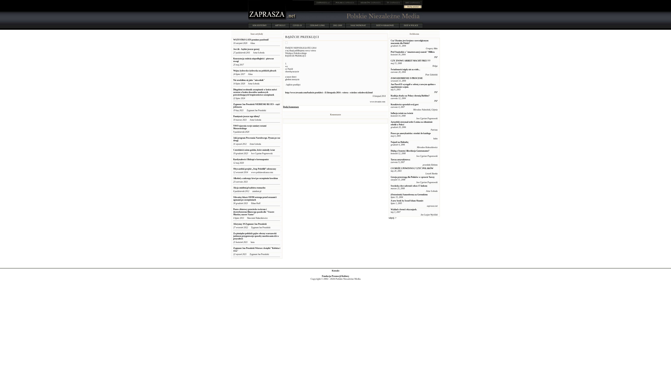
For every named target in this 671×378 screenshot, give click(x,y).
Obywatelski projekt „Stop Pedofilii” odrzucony (255, 169)
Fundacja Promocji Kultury (335, 276)
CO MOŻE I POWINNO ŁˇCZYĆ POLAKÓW (412, 168)
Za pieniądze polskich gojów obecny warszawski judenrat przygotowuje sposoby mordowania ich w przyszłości (256, 236)
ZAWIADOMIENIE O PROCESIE (407, 78)
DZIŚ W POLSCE (411, 25)
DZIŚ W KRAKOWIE (385, 25)
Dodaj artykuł (413, 7)
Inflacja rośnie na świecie (402, 113)
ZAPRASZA (345, 3)
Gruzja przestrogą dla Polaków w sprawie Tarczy (413, 177)
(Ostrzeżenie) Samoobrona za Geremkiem (409, 194)
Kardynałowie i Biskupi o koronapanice (251, 159)
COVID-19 (297, 25)
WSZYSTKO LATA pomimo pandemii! (251, 39)
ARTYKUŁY (280, 25)
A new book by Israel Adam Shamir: (407, 201)
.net (323, 3)
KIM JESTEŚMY (260, 25)
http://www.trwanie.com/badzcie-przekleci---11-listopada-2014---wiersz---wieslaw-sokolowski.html (329, 92)
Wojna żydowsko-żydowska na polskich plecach (254, 70)
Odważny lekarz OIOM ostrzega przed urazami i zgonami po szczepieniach (255, 198)
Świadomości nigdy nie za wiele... (405, 69)
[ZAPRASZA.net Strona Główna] (267, 19)
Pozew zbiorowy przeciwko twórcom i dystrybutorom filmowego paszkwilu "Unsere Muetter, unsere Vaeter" (253, 212)
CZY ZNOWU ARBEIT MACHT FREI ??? (410, 60)
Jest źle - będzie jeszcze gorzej (246, 49)
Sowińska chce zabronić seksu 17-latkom (409, 186)
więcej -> (392, 218)
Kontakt (335, 271)
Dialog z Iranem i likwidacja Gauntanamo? (410, 151)
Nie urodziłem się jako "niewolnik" (249, 80)
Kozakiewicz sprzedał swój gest (405, 104)
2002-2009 (337, 25)
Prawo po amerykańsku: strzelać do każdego (411, 133)
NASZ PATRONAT (358, 25)
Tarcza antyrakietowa (400, 159)
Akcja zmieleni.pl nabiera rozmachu (249, 188)
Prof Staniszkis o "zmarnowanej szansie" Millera (413, 52)
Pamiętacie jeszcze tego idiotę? (246, 116)
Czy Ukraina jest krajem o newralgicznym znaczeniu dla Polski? (409, 41)
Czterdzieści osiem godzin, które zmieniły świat (254, 150)
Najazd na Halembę (399, 142)
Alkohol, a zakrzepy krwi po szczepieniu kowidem (255, 178)
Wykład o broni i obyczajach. (404, 209)
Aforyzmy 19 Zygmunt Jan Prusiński (250, 224)
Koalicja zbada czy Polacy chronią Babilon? (410, 95)
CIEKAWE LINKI (317, 25)
